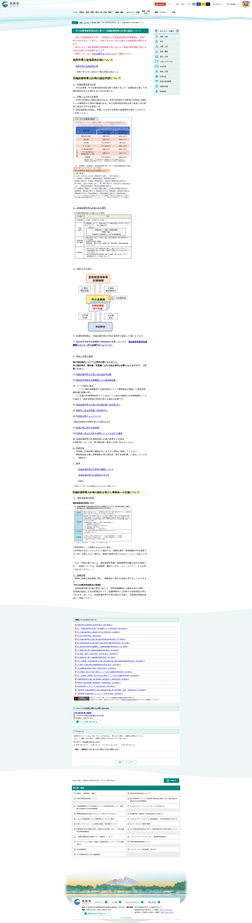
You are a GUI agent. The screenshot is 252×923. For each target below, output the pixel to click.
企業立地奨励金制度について (86, 798)
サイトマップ (99, 902)
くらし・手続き (78, 12)
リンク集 (114, 902)
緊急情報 (161, 4)
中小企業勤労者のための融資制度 (88, 854)
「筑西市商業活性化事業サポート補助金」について (94, 837)
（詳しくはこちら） (166, 910)
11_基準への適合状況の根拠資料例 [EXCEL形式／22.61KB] (98, 665)
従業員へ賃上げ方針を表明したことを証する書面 (99, 433)
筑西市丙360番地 (90, 715)
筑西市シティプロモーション (246, 4)
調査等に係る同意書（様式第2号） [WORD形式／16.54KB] (98, 683)
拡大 (182, 4)
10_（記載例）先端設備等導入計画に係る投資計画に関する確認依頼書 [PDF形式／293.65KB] (110, 661)
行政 (173, 12)
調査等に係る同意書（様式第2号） (92, 410)
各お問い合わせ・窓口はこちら (97, 913)
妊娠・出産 (164, 36)
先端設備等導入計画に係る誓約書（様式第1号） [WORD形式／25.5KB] (102, 679)
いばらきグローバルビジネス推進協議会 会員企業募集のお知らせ (153, 819)
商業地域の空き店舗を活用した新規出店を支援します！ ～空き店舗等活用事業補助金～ (100, 830)
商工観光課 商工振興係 (83, 713)
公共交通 (163, 66)
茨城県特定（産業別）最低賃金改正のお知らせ (146, 814)
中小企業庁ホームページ (103, 54)
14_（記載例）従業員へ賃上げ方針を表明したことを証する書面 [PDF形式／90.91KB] (107, 675)
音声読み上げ (219, 4)
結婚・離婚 (164, 51)
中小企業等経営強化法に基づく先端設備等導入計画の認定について (153, 829)
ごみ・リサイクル (166, 61)
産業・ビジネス (160, 12)
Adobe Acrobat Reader (120, 697)
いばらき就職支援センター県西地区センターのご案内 (95, 819)
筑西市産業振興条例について (140, 842)
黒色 (208, 4)
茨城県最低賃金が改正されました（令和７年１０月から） (96, 814)
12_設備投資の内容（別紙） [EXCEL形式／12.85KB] (95, 668)
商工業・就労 (96, 22)
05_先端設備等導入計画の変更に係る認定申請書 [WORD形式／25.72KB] (102, 643)
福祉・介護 (164, 71)
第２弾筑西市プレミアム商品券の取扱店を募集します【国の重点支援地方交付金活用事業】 (153, 800)
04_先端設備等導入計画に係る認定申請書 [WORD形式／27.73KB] (100, 639)
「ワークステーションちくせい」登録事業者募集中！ (149, 837)
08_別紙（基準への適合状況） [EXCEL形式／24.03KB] (96, 654)
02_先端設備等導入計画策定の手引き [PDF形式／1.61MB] (97, 632)
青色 (198, 4)
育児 (161, 41)
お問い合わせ (152, 902)
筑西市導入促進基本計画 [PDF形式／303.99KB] (94, 625)
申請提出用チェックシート (88, 416)
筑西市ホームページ (10, 4)
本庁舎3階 (100, 715)
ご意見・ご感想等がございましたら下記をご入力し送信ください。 (97, 749)
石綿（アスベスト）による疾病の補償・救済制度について (96, 824)
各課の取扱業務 (165, 81)
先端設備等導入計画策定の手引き (94, 475)
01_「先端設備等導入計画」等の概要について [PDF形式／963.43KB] (101, 628)
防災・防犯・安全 (92, 12)
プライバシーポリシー (132, 902)
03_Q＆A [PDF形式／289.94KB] (88, 636)
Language (233, 4)
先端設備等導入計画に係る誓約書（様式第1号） (98, 405)
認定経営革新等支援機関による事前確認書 (96, 380)
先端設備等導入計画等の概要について (96, 469)
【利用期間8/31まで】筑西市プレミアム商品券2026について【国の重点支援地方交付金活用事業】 (100, 807)
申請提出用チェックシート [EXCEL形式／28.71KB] (95, 686)
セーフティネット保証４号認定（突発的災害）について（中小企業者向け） (100, 843)
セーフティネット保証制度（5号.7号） (143, 849)
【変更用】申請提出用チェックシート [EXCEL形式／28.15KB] (99, 693)
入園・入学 (164, 46)
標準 (177, 4)
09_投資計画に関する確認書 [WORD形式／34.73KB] (95, 657)
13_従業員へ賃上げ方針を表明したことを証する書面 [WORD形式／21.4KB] (104, 672)
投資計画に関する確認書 (88, 427)
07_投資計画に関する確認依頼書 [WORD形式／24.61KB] (97, 650)
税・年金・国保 (105, 12)
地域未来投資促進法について (140, 793)
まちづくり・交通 (133, 12)
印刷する (173, 780)
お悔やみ (163, 76)
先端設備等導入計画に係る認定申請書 (93, 374)
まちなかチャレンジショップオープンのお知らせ (147, 806)
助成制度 (163, 91)
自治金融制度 (81, 849)
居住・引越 (164, 56)
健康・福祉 (119, 12)
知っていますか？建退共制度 (140, 824)
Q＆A (81, 481)
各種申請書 (164, 86)
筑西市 (82, 902)
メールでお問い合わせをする (88, 722)
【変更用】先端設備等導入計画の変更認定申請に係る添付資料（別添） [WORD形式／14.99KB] (111, 690)
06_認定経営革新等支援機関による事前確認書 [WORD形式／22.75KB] (102, 646)
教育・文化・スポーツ (146, 12)
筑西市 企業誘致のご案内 (85, 793)
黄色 (203, 4)
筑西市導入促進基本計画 (87, 66)
